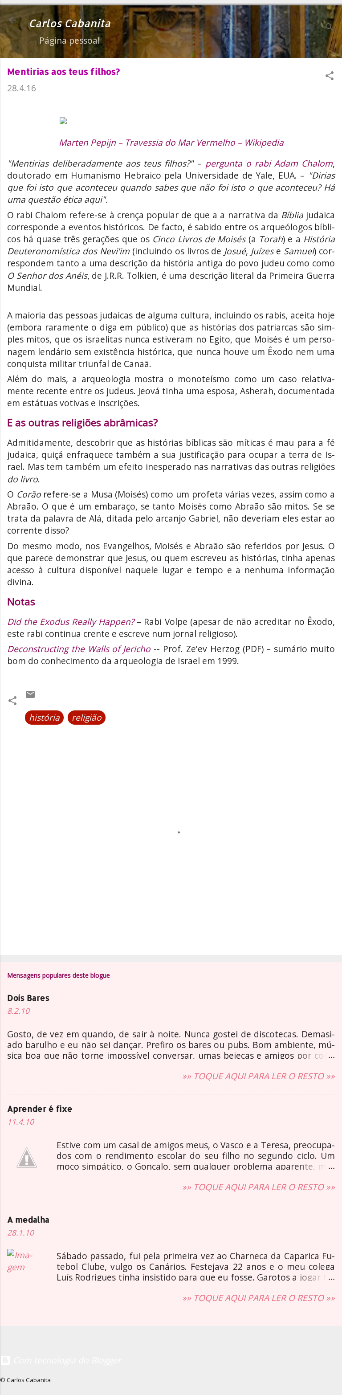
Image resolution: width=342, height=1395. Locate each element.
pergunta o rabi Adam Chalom (269, 163)
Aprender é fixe (40, 1108)
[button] (329, 77)
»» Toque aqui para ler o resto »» (258, 1076)
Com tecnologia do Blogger (66, 1360)
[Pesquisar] (329, 28)
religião (87, 717)
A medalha (28, 1219)
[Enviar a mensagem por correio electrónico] (30, 696)
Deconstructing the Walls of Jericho (79, 649)
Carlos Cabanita (69, 23)
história (44, 717)
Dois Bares (28, 997)
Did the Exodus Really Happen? (70, 622)
